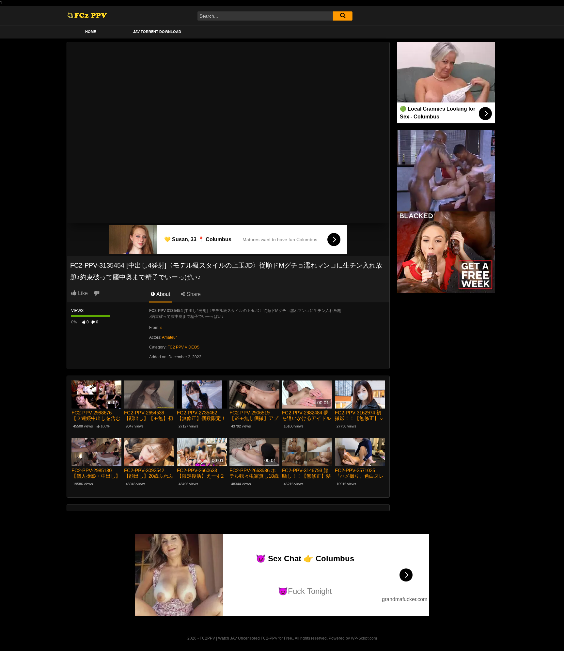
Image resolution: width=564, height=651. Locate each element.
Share (193, 294)
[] (342, 16)
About (162, 294)
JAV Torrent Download (157, 32)
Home (90, 32)
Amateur (169, 337)
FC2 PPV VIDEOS (183, 347)
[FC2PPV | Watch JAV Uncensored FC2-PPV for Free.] (87, 16)
